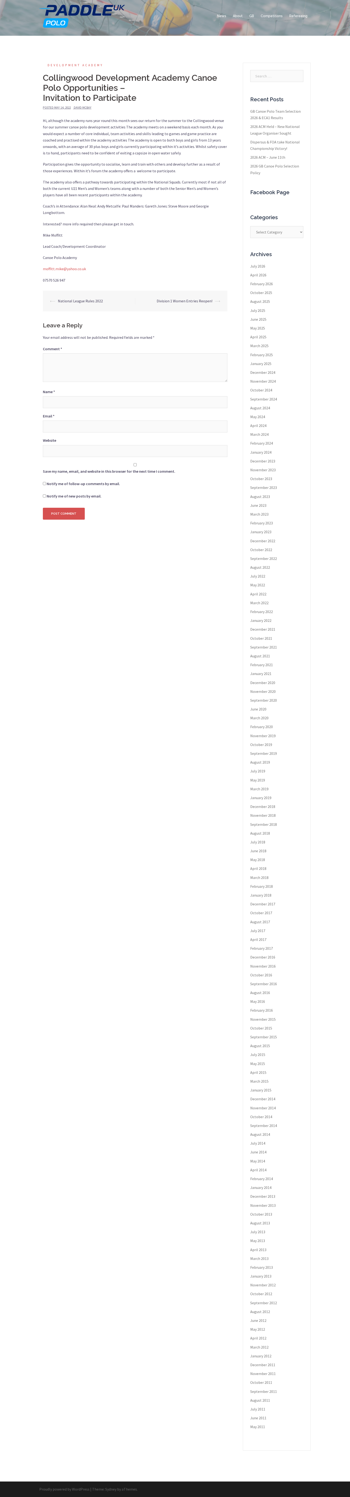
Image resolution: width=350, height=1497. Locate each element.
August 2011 (260, 1400)
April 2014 (258, 1169)
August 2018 (260, 833)
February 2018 (261, 886)
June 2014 (258, 1152)
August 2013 (260, 1223)
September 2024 (263, 399)
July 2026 (257, 266)
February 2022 (261, 611)
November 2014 (263, 1108)
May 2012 (257, 1329)
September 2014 (263, 1125)
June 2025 (258, 319)
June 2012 (258, 1320)
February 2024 (261, 443)
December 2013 (262, 1196)
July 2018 (257, 842)
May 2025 (257, 328)
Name (49, 391)
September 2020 (263, 700)
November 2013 (263, 1205)
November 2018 (263, 815)
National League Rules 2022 (80, 301)
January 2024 (260, 452)
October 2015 (261, 1028)
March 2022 (259, 602)
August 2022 (260, 567)
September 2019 (263, 753)
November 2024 (263, 381)
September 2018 (263, 824)
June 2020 (258, 709)
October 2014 (261, 1116)
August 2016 (260, 992)
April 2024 (258, 425)
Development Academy (75, 65)
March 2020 (259, 718)
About (238, 16)
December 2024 (262, 372)
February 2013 (261, 1267)
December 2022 (262, 540)
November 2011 (263, 1373)
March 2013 (259, 1258)
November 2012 (263, 1285)
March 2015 (259, 1081)
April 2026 (258, 275)
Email (49, 416)
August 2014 (260, 1134)
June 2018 (258, 850)
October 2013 (261, 1214)
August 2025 (260, 301)
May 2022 (257, 585)
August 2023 (260, 496)
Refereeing (298, 16)
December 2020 (262, 682)
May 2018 (257, 859)
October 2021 (261, 638)
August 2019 (260, 762)
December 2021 (262, 629)
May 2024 (257, 416)
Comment (52, 348)
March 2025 (259, 345)
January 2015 (260, 1090)
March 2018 (259, 877)
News (221, 16)
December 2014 (262, 1098)
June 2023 (258, 505)
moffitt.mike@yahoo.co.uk (64, 268)
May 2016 (257, 1001)
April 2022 (258, 594)
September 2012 (263, 1302)
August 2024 (260, 408)
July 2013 (257, 1231)
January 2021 (260, 673)
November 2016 (263, 966)
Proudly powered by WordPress (64, 1489)
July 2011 (257, 1409)
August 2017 (260, 921)
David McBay (82, 108)
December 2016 (262, 957)
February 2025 (261, 354)
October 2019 (261, 744)
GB (251, 16)
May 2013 (257, 1240)
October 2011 (261, 1382)
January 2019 (260, 797)
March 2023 (259, 514)
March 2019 (259, 789)
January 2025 (260, 363)
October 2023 (261, 478)
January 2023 (260, 531)
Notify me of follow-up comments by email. (83, 483)
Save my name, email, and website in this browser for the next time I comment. (109, 471)
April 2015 (258, 1072)
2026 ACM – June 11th (267, 157)
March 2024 (259, 434)
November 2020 (263, 691)
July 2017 (257, 930)
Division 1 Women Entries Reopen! (184, 301)
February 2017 (261, 948)
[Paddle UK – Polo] (82, 15)
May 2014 (257, 1161)
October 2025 (261, 292)
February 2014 (261, 1178)
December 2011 (262, 1364)
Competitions (272, 16)
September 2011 (263, 1391)
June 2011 (258, 1418)
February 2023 (261, 523)
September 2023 (263, 487)
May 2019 (257, 780)
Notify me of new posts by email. (74, 496)
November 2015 (263, 1019)
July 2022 (257, 576)
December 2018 (262, 806)
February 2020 (261, 726)
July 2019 (257, 771)
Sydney (110, 1489)
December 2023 (262, 461)
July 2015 (257, 1054)
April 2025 (258, 337)
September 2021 (263, 647)
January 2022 (260, 620)
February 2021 (261, 664)
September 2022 (263, 558)
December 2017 (262, 904)
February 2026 (261, 283)
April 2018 (258, 868)
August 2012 (260, 1311)
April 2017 (258, 939)
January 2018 (260, 895)
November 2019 (263, 735)
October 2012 (261, 1293)
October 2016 (261, 975)
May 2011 (257, 1426)
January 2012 (260, 1356)
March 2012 (259, 1347)
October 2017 (261, 912)
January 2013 (260, 1276)
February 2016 (261, 1010)
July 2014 (257, 1143)
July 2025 (257, 310)
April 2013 (258, 1249)
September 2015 (263, 1037)
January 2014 (260, 1187)
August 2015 (260, 1045)
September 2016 (263, 983)
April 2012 (258, 1338)
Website (49, 440)
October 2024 (261, 390)
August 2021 (260, 656)
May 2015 (257, 1063)
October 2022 (261, 549)
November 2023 (263, 469)
